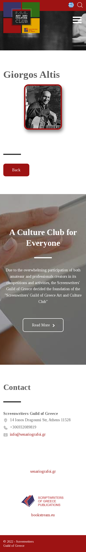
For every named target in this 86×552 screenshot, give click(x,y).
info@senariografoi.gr (28, 434)
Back (16, 170)
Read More (41, 325)
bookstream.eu (43, 515)
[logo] (21, 17)
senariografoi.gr (43, 471)
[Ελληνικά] (71, 5)
